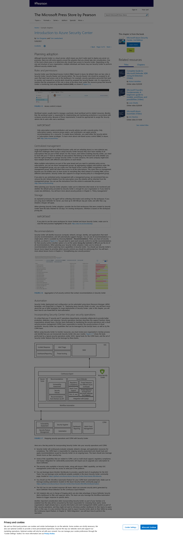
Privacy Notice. (49, 533)
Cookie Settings (130, 527)
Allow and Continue (149, 527)
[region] (91, 527)
